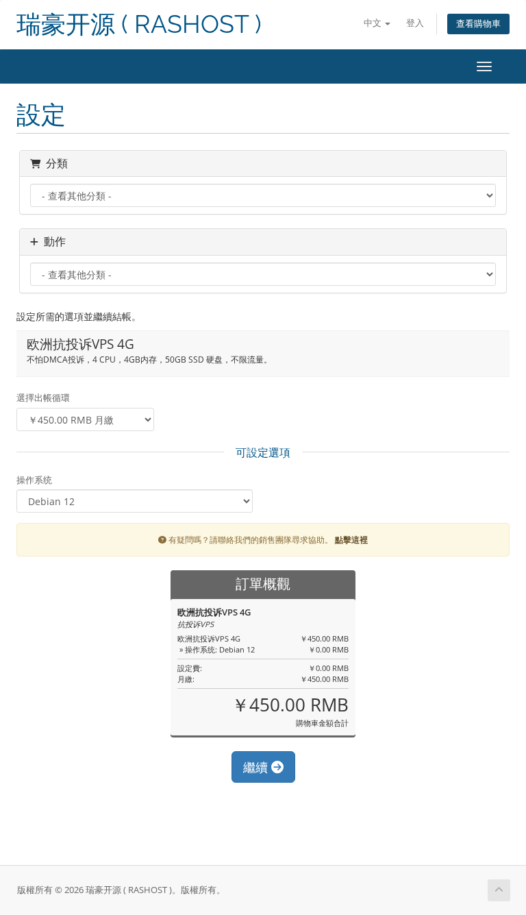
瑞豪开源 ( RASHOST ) (139, 24)
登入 (415, 23)
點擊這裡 (351, 539)
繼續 (257, 767)
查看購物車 (478, 23)
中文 (374, 23)
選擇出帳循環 (43, 397)
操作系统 (34, 480)
